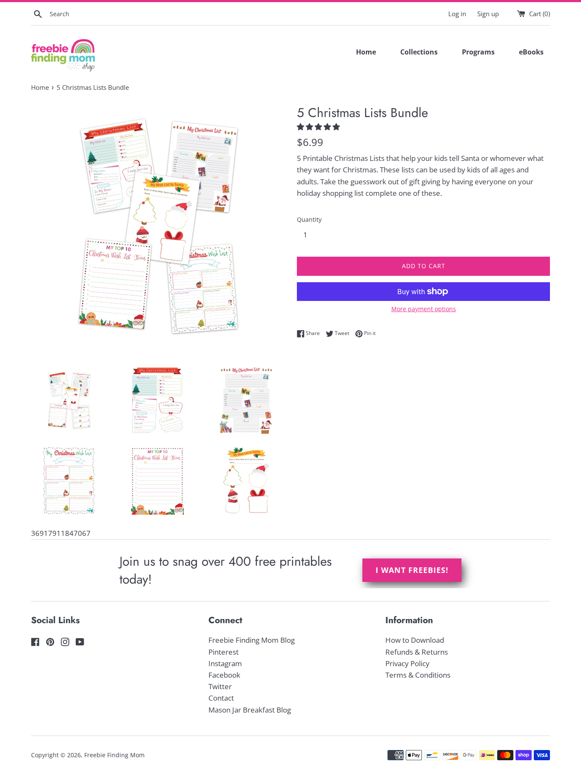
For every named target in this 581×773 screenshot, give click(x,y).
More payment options (423, 309)
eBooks (531, 52)
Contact (221, 698)
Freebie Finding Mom (114, 755)
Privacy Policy (407, 663)
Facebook (224, 675)
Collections (419, 52)
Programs (478, 52)
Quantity (309, 219)
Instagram (225, 663)
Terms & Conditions (417, 675)
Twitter (220, 686)
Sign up (488, 13)
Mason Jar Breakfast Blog (249, 710)
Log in (457, 13)
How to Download (414, 640)
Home (366, 52)
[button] (319, 127)
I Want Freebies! (412, 570)
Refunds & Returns (416, 652)
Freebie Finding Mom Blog (251, 640)
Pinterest (223, 652)
